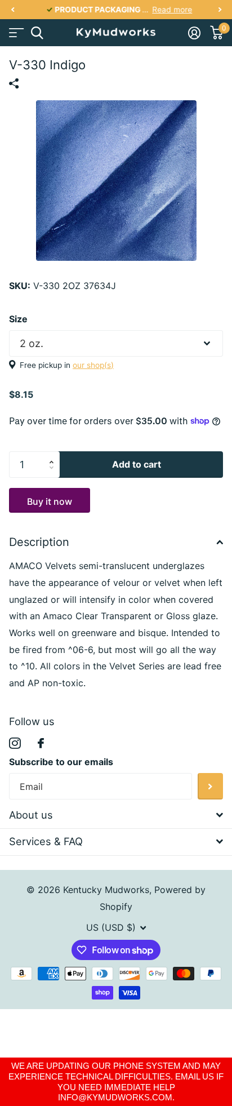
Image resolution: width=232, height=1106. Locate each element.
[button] (12, 10)
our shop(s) (93, 365)
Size (18, 319)
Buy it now (49, 501)
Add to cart (136, 464)
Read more (166, 9)
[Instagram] (15, 743)
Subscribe (210, 786)
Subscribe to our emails (61, 761)
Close (116, 815)
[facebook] (41, 743)
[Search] (37, 33)
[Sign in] (194, 32)
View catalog (15, 33)
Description (39, 542)
